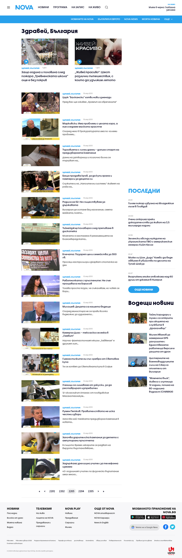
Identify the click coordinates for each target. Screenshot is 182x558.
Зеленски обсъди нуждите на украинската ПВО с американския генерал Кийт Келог (150, 241)
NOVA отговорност (104, 513)
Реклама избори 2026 (24, 540)
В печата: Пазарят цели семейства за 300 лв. (89, 256)
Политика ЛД (129, 540)
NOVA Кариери (101, 518)
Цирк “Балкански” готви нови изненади (86, 97)
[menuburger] (9, 7)
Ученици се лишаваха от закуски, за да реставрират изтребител (87, 386)
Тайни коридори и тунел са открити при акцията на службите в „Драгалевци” (161, 321)
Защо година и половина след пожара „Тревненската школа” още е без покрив (44, 76)
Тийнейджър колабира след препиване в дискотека (87, 229)
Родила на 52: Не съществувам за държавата (83, 203)
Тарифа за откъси (65, 540)
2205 (91, 491)
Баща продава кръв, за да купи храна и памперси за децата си (87, 177)
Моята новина (151, 19)
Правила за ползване (144, 540)
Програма (60, 7)
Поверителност (115, 540)
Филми (68, 527)
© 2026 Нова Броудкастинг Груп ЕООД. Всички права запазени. (30, 551)
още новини (144, 289)
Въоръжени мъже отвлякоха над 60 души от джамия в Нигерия (150, 278)
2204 (81, 491)
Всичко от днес (15, 518)
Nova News (131, 19)
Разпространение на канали (45, 540)
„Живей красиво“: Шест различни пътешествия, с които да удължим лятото (95, 76)
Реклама (10, 540)
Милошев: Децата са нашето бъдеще (86, 306)
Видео (10, 527)
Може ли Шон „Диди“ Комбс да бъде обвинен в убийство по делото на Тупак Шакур (150, 260)
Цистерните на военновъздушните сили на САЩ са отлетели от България (161, 365)
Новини (43, 7)
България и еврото (109, 19)
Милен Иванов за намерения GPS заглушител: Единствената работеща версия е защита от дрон (162, 343)
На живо (95, 7)
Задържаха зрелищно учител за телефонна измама (90, 465)
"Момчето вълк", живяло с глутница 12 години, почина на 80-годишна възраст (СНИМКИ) (161, 385)
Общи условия (101, 540)
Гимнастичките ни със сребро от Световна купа (90, 360)
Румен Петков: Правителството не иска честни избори (88, 413)
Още (167, 19)
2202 (62, 491)
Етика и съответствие (163, 540)
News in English (101, 522)
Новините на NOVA (82, 19)
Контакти (90, 540)
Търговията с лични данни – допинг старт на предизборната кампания (90, 151)
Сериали (69, 522)
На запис (78, 7)
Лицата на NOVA (44, 518)
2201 (52, 491)
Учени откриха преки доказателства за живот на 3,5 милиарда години (148, 222)
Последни (12, 513)
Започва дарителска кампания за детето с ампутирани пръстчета (90, 439)
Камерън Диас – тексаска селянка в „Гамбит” (85, 334)
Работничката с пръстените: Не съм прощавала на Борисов (86, 282)
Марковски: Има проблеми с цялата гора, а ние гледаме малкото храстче (90, 125)
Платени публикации (14, 543)
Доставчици (78, 540)
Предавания (71, 518)
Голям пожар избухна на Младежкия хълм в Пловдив (151, 205)
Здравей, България (30, 68)
